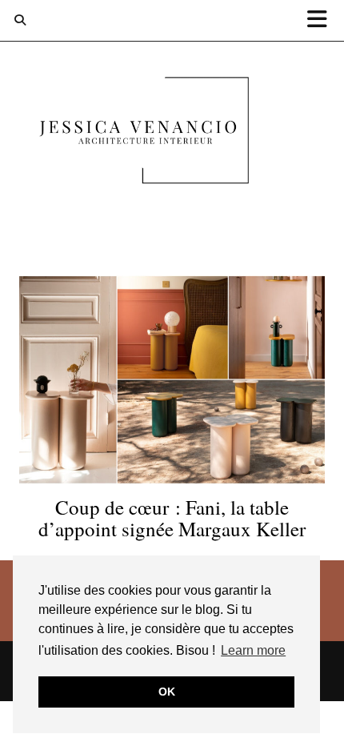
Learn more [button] (253, 650)
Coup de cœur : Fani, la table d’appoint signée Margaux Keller (172, 518)
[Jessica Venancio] (172, 133)
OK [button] (166, 691)
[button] (322, 20)
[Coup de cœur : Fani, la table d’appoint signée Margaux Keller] (172, 379)
